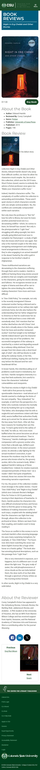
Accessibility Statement (9, 740)
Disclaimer (5, 745)
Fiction (15, 119)
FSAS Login (5, 702)
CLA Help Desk (6, 716)
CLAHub (4, 711)
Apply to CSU (6, 721)
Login (3, 749)
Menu (35, 6)
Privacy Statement (8, 735)
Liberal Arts (5, 697)
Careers (4, 726)
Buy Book (32, 102)
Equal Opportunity (8, 731)
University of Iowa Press (25, 122)
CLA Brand (5, 706)
